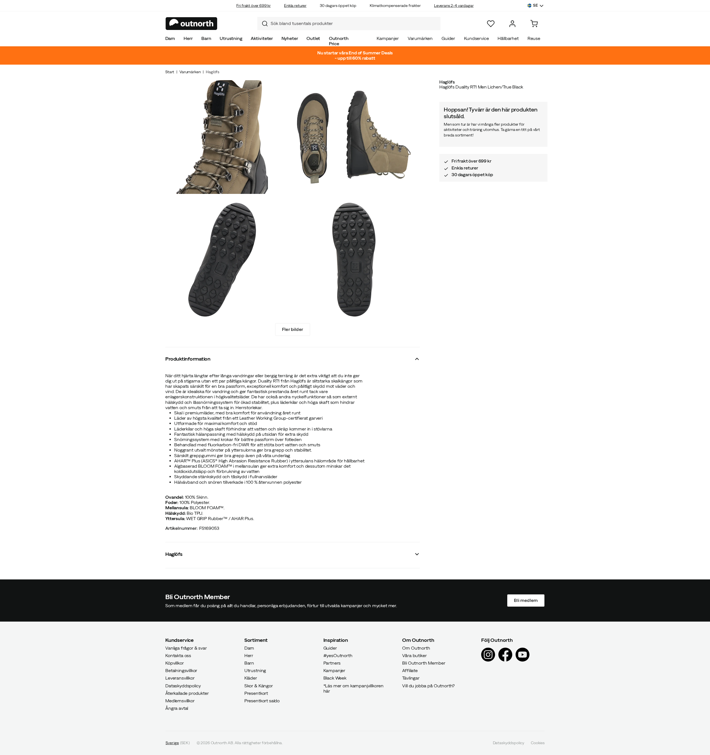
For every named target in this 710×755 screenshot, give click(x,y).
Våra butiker (414, 655)
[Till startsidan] (191, 23)
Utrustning (231, 38)
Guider (448, 38)
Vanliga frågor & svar (186, 647)
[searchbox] (354, 23)
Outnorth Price (339, 41)
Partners (332, 662)
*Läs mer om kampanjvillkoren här (353, 688)
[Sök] (262, 23)
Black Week (334, 678)
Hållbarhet (508, 38)
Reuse (534, 38)
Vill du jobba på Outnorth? (428, 685)
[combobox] (348, 23)
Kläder (250, 678)
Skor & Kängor (258, 685)
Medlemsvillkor (180, 700)
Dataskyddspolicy (183, 685)
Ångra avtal (176, 708)
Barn (206, 38)
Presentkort (256, 693)
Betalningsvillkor (181, 670)
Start (169, 72)
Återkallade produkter (187, 693)
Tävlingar (411, 678)
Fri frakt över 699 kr (253, 5)
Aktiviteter (262, 38)
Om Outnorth (416, 647)
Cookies (538, 743)
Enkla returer (295, 5)
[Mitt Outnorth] (512, 23)
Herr (188, 38)
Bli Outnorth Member (423, 662)
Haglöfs (212, 72)
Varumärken (420, 38)
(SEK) (178, 743)
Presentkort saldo (262, 700)
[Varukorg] (534, 23)
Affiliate (410, 670)
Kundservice (476, 38)
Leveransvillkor (180, 678)
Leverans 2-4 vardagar (454, 5)
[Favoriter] (490, 23)
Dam (170, 38)
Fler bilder (292, 329)
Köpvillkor (174, 662)
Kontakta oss (178, 655)
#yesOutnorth (338, 655)
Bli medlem (526, 600)
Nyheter (290, 38)
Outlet (313, 38)
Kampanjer (388, 38)
